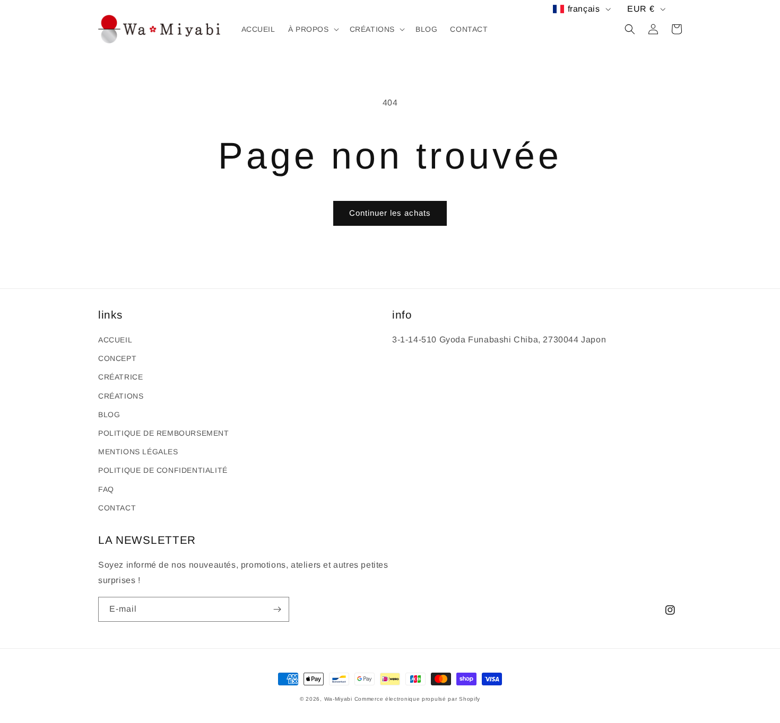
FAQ (106, 489)
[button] (312, 29)
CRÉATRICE (120, 377)
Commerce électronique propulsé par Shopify (417, 699)
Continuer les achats (390, 212)
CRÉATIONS (120, 396)
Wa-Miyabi (338, 699)
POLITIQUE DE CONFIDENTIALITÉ (163, 470)
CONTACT (117, 508)
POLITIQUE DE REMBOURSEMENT (163, 433)
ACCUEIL (115, 340)
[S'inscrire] (277, 609)
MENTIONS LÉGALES (138, 451)
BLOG (109, 414)
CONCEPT (117, 358)
